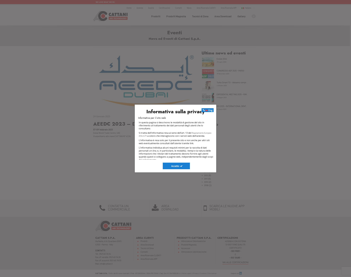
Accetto (175, 166)
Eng (210, 110)
